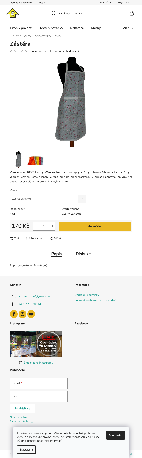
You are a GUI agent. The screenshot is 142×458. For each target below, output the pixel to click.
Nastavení (26, 450)
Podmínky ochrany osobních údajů (95, 300)
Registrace (123, 2)
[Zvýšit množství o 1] (52, 226)
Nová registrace (19, 417)
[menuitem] (21, 28)
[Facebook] (14, 314)
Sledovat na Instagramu (38, 363)
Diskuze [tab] (83, 254)
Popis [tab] (56, 254)
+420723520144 (30, 304)
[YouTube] (31, 314)
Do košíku (95, 226)
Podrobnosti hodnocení (64, 51)
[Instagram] (22, 314)
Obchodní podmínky (21, 2)
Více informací (53, 441)
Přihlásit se (22, 408)
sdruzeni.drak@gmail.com (35, 296)
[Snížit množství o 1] (35, 226)
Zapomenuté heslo (21, 421)
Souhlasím (115, 435)
